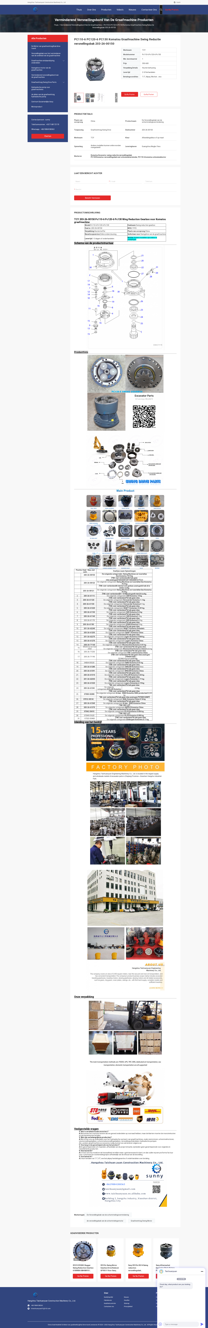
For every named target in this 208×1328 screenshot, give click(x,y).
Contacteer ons (109, 1306)
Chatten (47, 136)
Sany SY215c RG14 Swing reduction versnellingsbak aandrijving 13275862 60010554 (138, 1268)
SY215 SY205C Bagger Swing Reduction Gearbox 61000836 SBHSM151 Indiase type (83, 1268)
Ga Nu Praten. (129, 94)
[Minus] (202, 1271)
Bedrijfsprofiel (108, 1297)
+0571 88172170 (52, 124)
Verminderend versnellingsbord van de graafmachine (81, 25)
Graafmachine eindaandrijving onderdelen (42, 62)
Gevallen (127, 1300)
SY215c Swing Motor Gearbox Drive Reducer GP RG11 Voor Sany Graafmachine (110, 1268)
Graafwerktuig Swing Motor (141, 1221)
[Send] (202, 1324)
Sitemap (126, 1303)
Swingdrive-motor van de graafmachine (41, 69)
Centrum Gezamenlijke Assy (42, 102)
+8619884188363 (47, 129)
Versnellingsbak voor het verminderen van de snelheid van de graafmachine (46, 54)
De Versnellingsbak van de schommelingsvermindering (108, 1215)
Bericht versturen (92, 198)
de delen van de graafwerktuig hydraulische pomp (43, 95)
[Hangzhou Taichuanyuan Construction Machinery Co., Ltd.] (35, 10)
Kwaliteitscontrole (110, 1303)
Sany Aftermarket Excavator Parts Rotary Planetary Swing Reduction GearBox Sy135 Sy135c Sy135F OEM (165, 1268)
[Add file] (160, 1324)
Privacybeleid (128, 1306)
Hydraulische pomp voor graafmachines (40, 88)
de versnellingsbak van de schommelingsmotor (105, 1221)
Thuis (56, 25)
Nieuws (126, 1297)
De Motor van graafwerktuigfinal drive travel (45, 47)
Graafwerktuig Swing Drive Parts (43, 82)
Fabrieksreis (108, 1300)
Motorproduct (36, 107)
